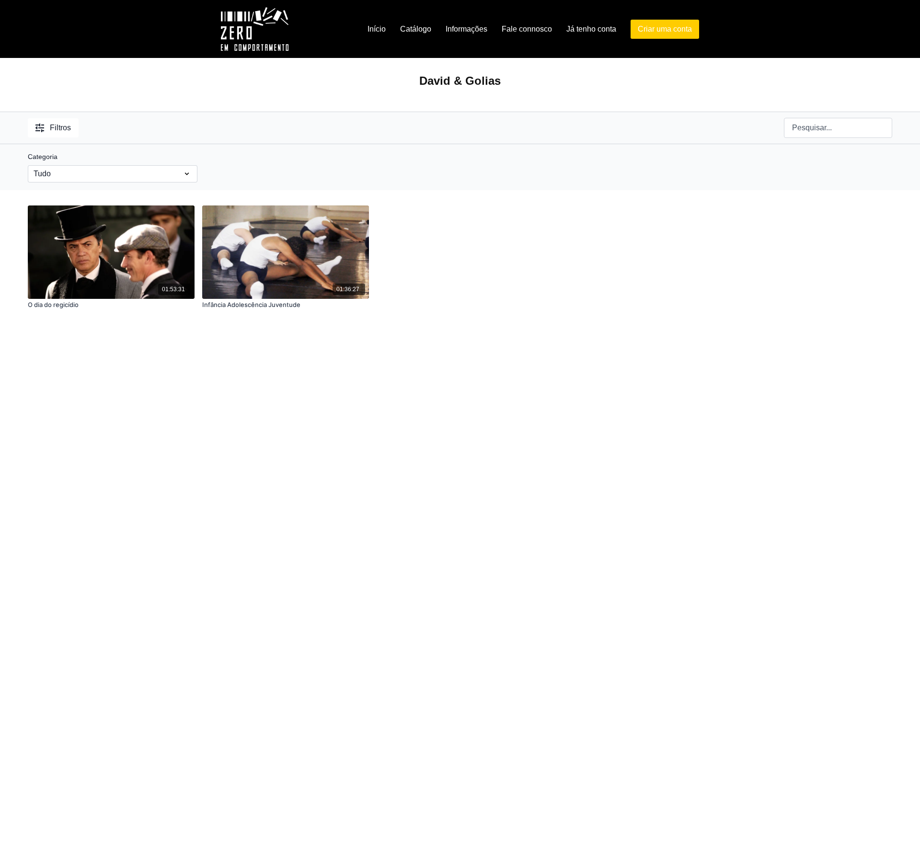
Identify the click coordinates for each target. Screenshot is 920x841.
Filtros (60, 128)
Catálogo (415, 29)
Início (377, 29)
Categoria (43, 156)
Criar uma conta (665, 29)
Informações (466, 29)
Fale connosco (527, 29)
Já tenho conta (591, 29)
